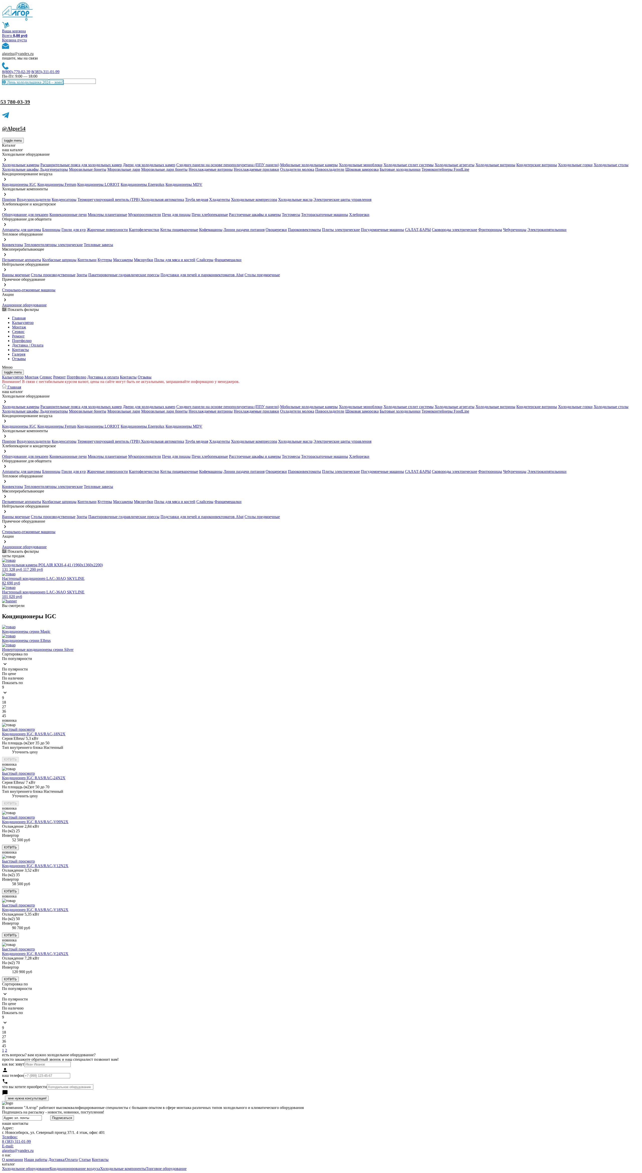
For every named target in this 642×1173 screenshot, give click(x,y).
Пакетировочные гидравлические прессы (123, 275)
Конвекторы (12, 245)
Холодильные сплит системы (408, 165)
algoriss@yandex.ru (18, 53)
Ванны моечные (16, 275)
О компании (12, 1159)
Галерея (18, 354)
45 (4, 716)
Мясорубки (143, 260)
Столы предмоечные (262, 275)
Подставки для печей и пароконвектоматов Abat (202, 275)
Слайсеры (204, 260)
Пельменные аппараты (21, 260)
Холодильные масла (295, 199)
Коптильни (87, 260)
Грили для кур (73, 230)
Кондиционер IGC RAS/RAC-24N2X (33, 778)
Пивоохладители (329, 169)
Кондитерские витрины (536, 165)
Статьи (85, 1159)
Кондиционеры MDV (184, 184)
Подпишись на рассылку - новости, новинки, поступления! (53, 1112)
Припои (9, 199)
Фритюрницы (490, 230)
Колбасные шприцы (59, 260)
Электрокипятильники (547, 230)
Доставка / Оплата (27, 345)
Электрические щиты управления (342, 199)
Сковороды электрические (454, 230)
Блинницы (51, 230)
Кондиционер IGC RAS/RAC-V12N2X (35, 866)
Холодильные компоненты (123, 1168)
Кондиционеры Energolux (143, 184)
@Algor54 (14, 129)
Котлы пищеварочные (179, 230)
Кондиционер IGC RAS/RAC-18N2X (33, 734)
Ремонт (18, 336)
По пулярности (15, 669)
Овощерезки (276, 230)
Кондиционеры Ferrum (56, 184)
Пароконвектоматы (304, 230)
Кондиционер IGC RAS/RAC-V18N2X (35, 910)
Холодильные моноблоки (360, 165)
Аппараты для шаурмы (21, 230)
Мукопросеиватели (144, 214)
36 (4, 711)
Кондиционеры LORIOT (98, 184)
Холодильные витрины (495, 165)
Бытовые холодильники (400, 169)
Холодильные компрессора (254, 199)
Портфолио (22, 341)
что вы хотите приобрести (24, 1087)
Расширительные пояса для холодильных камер (81, 165)
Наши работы (35, 1159)
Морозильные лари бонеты (164, 169)
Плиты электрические (341, 230)
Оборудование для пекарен (25, 214)
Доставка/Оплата (63, 1159)
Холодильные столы (611, 165)
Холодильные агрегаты (454, 165)
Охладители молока (297, 169)
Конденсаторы (64, 199)
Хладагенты (219, 199)
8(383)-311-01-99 (45, 72)
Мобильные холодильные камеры (309, 165)
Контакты (20, 350)
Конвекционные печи (68, 214)
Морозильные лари (123, 169)
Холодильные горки (575, 165)
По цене (9, 674)
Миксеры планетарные (107, 214)
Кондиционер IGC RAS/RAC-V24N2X (35, 954)
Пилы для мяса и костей (174, 260)
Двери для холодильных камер (149, 165)
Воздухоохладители (34, 199)
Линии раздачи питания (244, 230)
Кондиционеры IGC (19, 184)
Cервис (18, 331)
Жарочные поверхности (107, 230)
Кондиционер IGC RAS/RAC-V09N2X (35, 822)
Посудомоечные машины (382, 230)
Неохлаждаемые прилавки (256, 169)
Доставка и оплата (103, 377)
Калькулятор (23, 322)
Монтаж (19, 327)
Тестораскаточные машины (324, 214)
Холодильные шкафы (20, 169)
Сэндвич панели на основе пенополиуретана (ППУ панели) (227, 165)
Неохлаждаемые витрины (211, 169)
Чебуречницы (514, 230)
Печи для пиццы (176, 214)
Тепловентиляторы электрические (53, 245)
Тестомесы (291, 214)
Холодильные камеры (20, 165)
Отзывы (19, 359)
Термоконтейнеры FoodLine (445, 169)
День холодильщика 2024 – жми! (34, 82)
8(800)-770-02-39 (16, 72)
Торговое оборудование (166, 1168)
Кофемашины (210, 230)
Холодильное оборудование (26, 1168)
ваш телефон (13, 1075)
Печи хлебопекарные (210, 214)
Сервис (46, 377)
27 (4, 707)
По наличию (13, 678)
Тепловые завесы (98, 245)
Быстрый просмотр (18, 729)
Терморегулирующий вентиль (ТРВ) (109, 199)
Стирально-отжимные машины (28, 290)
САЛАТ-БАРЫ (418, 230)
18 (4, 702)
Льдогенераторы (54, 169)
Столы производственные (53, 275)
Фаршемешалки (228, 260)
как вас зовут (13, 1064)
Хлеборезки (359, 214)
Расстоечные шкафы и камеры (255, 214)
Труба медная (196, 199)
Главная (19, 318)
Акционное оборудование (24, 305)
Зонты (81, 275)
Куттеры (105, 260)
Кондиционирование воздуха (75, 1168)
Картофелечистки (144, 230)
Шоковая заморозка (362, 169)
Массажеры (123, 260)
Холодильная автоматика (162, 199)
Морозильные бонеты (87, 169)
